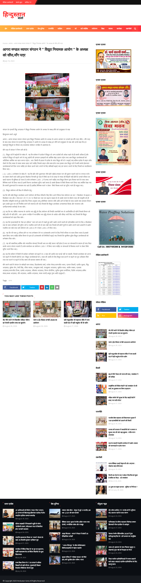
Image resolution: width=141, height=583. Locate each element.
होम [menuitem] (6, 28)
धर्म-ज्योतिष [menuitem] (84, 28)
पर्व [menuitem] (75, 28)
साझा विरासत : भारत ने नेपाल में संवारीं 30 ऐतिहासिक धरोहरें (75, 535)
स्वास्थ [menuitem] (111, 28)
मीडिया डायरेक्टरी (8, 2)
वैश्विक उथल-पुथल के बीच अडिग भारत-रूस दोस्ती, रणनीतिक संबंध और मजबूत (76, 523)
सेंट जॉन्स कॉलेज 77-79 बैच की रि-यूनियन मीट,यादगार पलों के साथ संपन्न (122, 511)
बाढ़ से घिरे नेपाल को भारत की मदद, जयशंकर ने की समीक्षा (123, 375)
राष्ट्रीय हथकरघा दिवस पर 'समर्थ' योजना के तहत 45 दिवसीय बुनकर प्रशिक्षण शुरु (29, 538)
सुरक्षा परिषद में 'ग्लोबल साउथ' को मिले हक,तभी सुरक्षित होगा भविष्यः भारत (74, 558)
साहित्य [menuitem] (60, 28)
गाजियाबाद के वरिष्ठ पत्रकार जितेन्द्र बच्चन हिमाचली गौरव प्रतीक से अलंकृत (122, 523)
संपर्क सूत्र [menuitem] (18, 35)
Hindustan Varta (23, 581)
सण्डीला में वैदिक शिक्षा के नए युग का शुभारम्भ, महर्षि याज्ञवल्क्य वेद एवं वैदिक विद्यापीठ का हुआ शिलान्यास (29, 552)
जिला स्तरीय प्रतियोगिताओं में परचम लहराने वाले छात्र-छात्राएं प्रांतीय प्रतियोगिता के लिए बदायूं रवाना (123, 561)
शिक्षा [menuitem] (102, 28)
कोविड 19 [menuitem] (8, 35)
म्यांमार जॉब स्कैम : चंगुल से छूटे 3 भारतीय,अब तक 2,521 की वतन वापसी (76, 511)
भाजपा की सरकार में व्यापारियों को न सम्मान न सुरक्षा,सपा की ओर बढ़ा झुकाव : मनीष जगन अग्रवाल (123, 432)
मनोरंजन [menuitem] (94, 28)
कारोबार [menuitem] (119, 28)
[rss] (106, 315)
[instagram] (128, 315)
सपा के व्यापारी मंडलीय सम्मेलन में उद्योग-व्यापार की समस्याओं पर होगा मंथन (123, 444)
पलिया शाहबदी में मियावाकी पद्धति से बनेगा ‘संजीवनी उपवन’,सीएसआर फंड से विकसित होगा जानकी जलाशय (28, 526)
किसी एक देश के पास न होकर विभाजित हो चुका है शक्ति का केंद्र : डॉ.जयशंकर (123, 476)
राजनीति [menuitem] (51, 28)
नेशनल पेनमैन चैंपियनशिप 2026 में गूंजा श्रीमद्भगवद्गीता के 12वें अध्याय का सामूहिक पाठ (122, 536)
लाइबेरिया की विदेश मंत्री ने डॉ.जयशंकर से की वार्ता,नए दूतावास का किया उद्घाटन (123, 387)
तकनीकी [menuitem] (128, 28)
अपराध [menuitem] (68, 28)
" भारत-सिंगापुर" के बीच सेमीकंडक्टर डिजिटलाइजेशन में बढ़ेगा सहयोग (73, 546)
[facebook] (106, 309)
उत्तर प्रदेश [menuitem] (30, 28)
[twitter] (128, 309)
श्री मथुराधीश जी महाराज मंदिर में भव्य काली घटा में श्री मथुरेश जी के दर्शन (77, 321)
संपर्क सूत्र (19, 2)
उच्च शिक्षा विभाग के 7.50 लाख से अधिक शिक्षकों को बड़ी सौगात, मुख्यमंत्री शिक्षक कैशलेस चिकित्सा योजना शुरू (28, 565)
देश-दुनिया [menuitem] (41, 28)
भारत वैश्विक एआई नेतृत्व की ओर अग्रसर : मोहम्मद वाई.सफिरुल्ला (122, 464)
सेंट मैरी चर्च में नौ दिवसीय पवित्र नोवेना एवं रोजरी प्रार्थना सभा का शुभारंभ (16, 321)
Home (5, 43)
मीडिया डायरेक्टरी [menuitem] (16, 28)
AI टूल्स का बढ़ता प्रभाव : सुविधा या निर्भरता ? (123, 487)
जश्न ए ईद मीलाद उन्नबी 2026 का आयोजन (45, 321)
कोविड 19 (28, 2)
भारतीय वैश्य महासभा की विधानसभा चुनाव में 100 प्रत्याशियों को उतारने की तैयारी (122, 419)
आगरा (10, 43)
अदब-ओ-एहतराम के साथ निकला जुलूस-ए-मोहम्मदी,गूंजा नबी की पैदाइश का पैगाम (122, 548)
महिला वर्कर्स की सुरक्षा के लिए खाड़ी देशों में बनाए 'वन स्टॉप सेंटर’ (122, 398)
